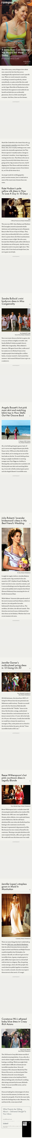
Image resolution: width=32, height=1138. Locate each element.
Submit (5, 1123)
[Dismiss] (29, 1123)
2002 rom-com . (17, 944)
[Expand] (24, 1123)
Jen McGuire (27, 61)
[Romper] (8, 3)
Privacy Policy (5, 1127)
